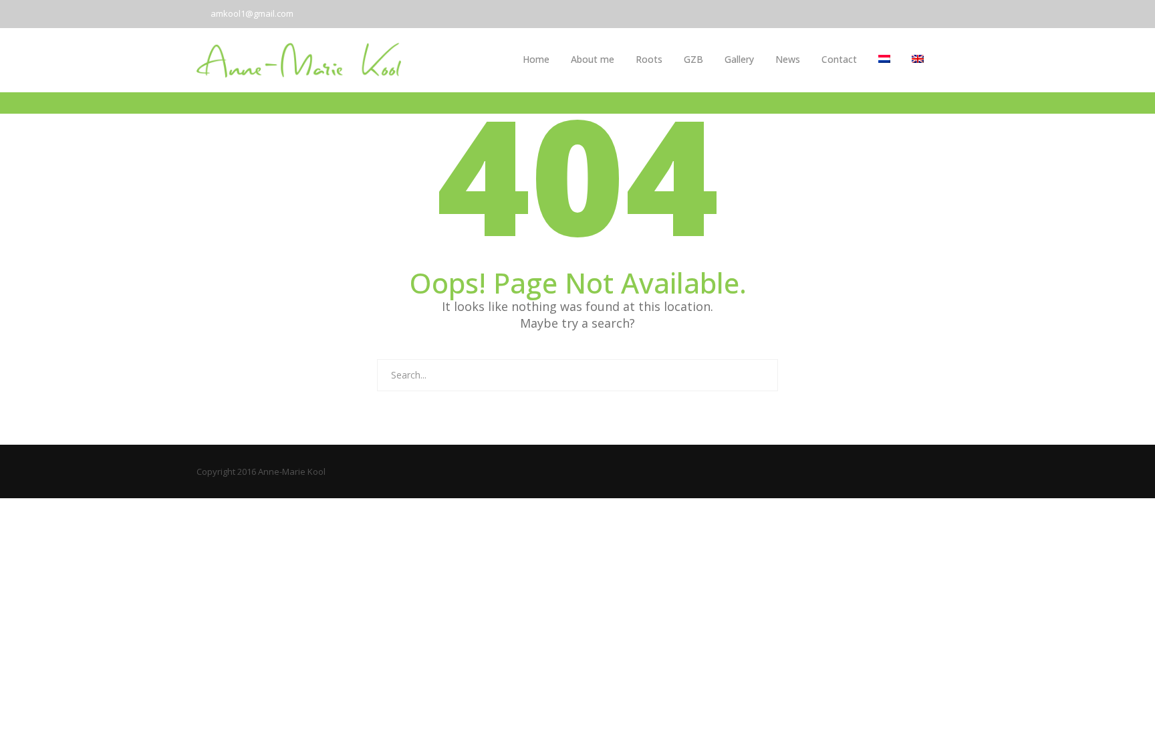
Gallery (739, 59)
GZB (693, 59)
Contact (839, 59)
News (787, 59)
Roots (649, 59)
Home (536, 59)
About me (592, 59)
